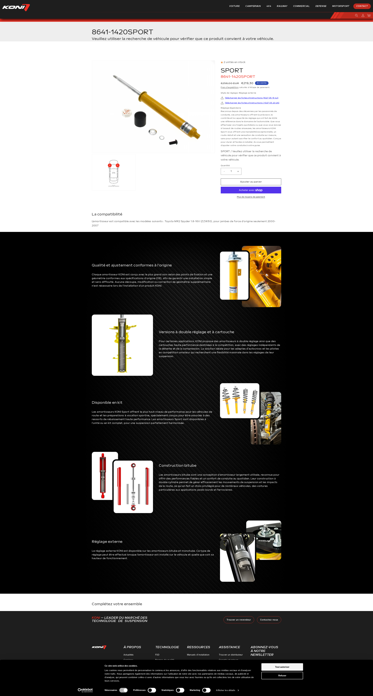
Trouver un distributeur (231, 654)
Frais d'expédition (230, 88)
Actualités (129, 654)
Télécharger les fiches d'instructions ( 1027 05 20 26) (252, 103)
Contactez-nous (269, 619)
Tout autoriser (282, 667)
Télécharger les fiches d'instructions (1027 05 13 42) (251, 98)
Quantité (225, 165)
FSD (157, 654)
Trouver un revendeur (239, 619)
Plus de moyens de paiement (251, 197)
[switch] (152, 690)
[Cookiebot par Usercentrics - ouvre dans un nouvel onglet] (85, 690)
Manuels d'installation (198, 654)
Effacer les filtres (267, 51)
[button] (235, 6)
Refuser (282, 675)
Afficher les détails (225, 690)
